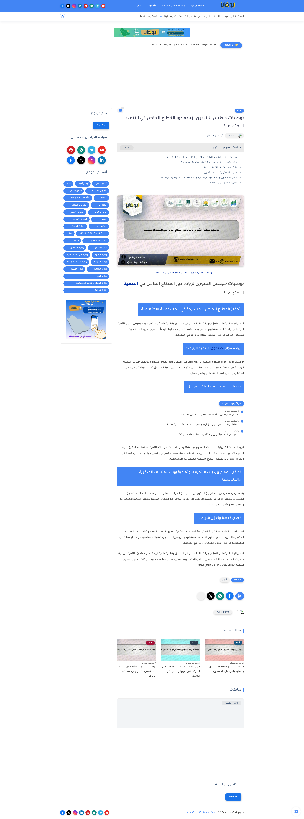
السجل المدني (77, 212)
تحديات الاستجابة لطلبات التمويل (221, 172)
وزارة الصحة (77, 269)
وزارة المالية (101, 290)
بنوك (70, 233)
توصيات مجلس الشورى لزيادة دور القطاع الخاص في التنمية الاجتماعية (202, 157)
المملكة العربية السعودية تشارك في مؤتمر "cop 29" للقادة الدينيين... (181, 45)
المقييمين (102, 226)
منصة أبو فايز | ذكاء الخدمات (202, 812)
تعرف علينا (170, 16)
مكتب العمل (100, 248)
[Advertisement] (152, 80)
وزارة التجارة (101, 255)
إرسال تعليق (231, 703)
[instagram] (74, 6)
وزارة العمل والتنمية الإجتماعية (91, 283)
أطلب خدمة (215, 16)
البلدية (104, 198)
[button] (230, 596)
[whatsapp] (91, 6)
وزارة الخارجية (100, 262)
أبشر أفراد (83, 184)
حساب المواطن (99, 241)
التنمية (131, 284)
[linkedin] (80, 6)
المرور (104, 219)
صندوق (217, 349)
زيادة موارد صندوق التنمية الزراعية (221, 167)
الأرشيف (152, 6)
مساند (75, 241)
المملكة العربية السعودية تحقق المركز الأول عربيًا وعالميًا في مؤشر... (181, 672)
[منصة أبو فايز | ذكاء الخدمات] (228, 6)
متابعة (101, 125)
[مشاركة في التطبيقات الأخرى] (201, 596)
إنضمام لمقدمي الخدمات (173, 6)
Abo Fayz (231, 136)
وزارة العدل (101, 276)
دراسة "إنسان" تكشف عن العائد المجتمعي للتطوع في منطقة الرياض (137, 672)
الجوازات (102, 205)
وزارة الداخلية (100, 269)
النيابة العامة (78, 226)
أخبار (239, 110)
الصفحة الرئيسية (199, 6)
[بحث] (62, 16)
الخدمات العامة (79, 205)
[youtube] (103, 6)
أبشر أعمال (101, 184)
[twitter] (68, 6)
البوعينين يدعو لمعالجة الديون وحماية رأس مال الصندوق (226, 669)
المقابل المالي (80, 219)
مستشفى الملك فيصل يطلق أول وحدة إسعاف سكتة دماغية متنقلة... (201, 425)
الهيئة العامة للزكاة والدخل (93, 233)
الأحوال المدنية (99, 191)
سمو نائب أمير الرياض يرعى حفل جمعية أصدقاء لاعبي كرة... (207, 434)
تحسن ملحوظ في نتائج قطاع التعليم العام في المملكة (210, 415)
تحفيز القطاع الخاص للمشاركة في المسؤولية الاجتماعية (209, 162)
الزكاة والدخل (100, 212)
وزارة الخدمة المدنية (77, 262)
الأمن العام (76, 191)
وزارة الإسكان (77, 248)
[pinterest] (86, 6)
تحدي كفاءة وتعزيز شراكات (224, 183)
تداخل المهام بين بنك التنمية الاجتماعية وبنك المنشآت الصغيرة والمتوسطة (199, 178)
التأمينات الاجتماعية (80, 198)
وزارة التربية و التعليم (77, 255)
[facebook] (62, 6)
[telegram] (97, 6)
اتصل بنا (138, 6)
